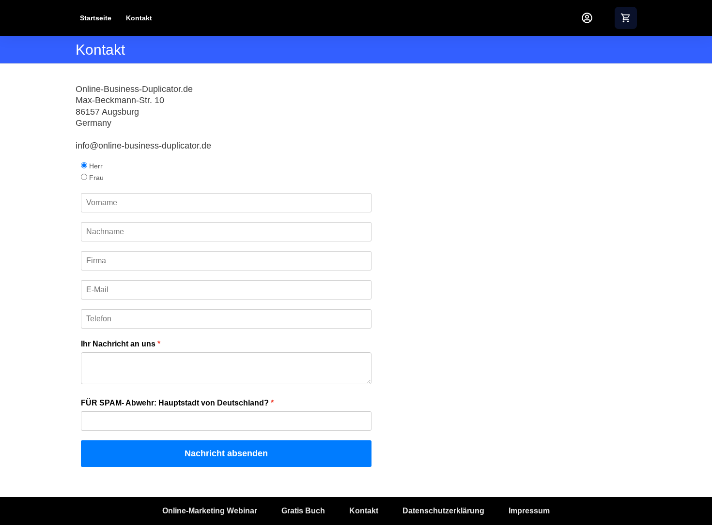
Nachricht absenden (226, 453)
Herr (96, 166)
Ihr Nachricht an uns (118, 344)
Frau (96, 177)
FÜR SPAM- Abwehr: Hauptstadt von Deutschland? (175, 403)
